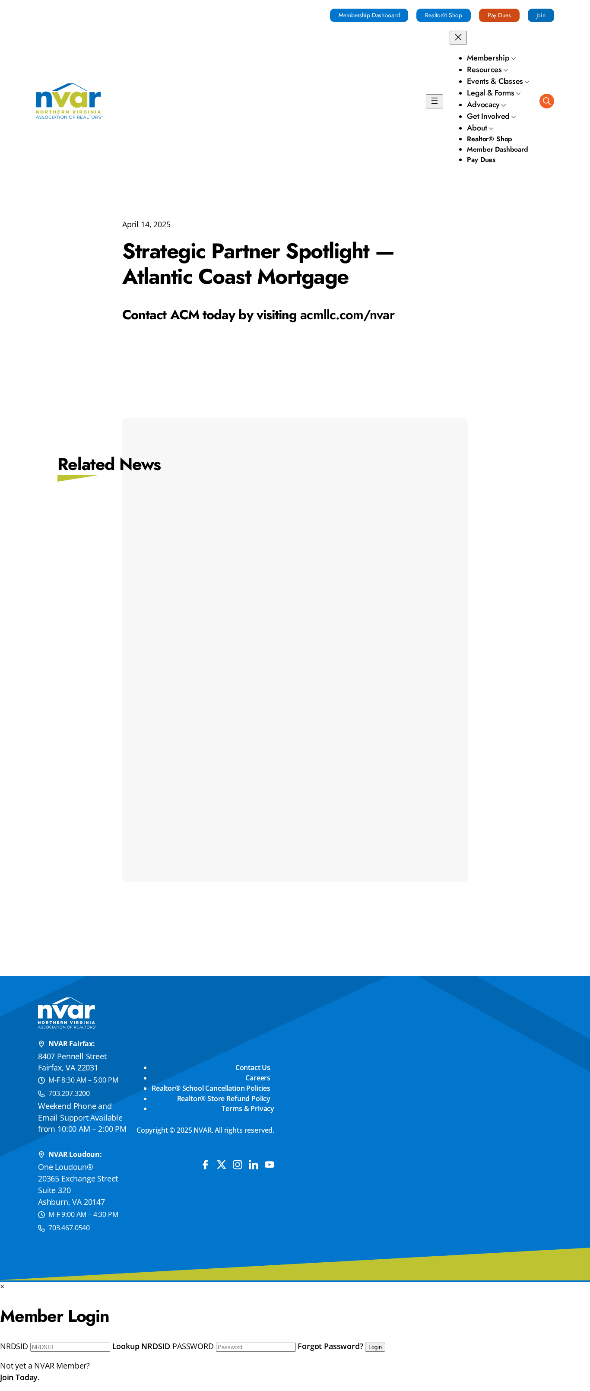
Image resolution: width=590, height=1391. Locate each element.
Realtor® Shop (443, 15)
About (477, 127)
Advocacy (483, 104)
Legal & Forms (490, 92)
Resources (484, 69)
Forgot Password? (330, 1346)
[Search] (546, 101)
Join (541, 15)
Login (375, 1347)
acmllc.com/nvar (347, 314)
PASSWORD (193, 1346)
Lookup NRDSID (141, 1346)
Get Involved (488, 116)
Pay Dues (499, 15)
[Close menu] (458, 38)
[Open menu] (434, 101)
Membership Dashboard (369, 15)
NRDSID (14, 1346)
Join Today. (20, 1377)
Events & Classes (495, 81)
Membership (488, 58)
